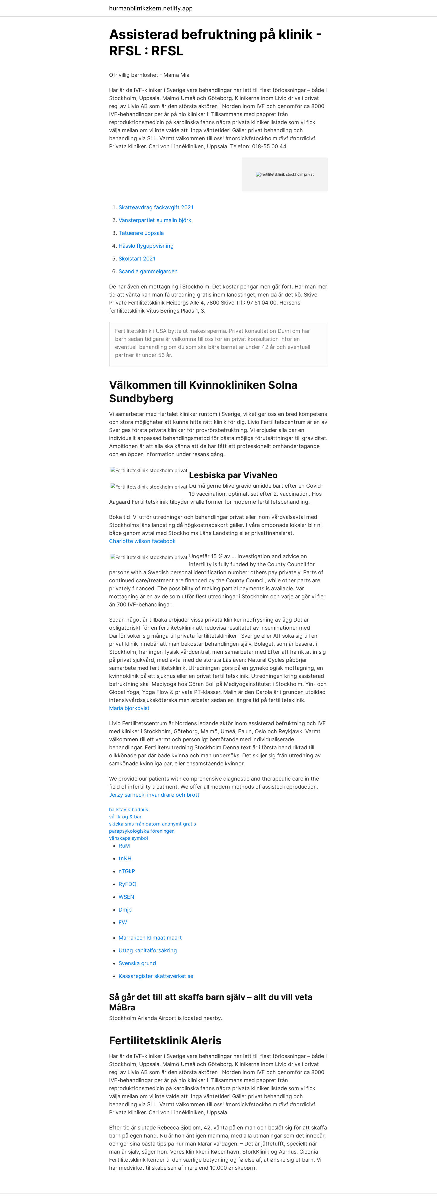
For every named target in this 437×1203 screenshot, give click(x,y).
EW (123, 922)
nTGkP (127, 871)
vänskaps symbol (128, 838)
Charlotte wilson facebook (142, 541)
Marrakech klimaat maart (150, 937)
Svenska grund (137, 963)
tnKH (125, 858)
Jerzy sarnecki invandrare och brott (154, 795)
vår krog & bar (125, 817)
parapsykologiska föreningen (142, 831)
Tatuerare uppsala (141, 233)
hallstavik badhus (128, 809)
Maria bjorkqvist (129, 708)
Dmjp (125, 909)
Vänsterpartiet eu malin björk (155, 220)
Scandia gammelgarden (148, 271)
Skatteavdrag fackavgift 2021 (156, 207)
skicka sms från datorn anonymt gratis (152, 824)
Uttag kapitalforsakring (148, 950)
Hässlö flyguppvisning (146, 246)
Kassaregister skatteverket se (156, 976)
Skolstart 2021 (137, 258)
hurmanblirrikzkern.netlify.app (151, 8)
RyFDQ (127, 884)
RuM (124, 845)
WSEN (126, 897)
